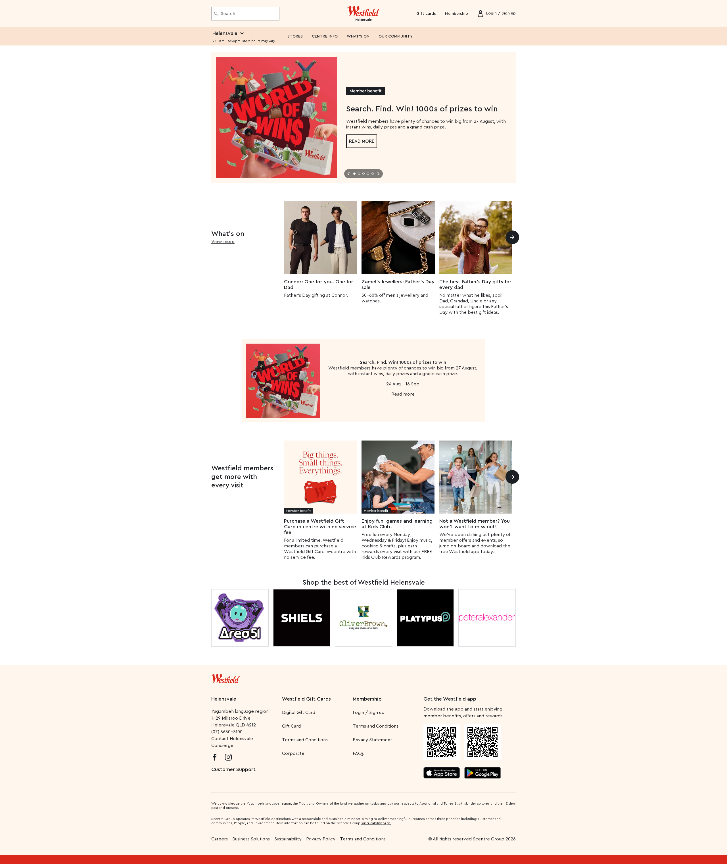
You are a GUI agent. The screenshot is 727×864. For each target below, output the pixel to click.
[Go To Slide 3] (363, 174)
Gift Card (291, 726)
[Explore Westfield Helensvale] (363, 14)
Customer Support (233, 769)
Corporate (293, 753)
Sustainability (288, 839)
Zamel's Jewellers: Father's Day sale (398, 284)
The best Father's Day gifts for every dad (475, 284)
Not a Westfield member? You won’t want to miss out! (474, 523)
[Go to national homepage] (225, 677)
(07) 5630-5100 (227, 732)
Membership (456, 14)
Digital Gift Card (298, 712)
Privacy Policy (320, 839)
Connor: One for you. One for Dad (318, 284)
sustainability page (376, 823)
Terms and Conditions (305, 740)
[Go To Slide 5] (372, 174)
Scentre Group (488, 839)
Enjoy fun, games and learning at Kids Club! (397, 523)
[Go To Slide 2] (359, 174)
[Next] (512, 237)
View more (223, 241)
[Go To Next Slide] (378, 173)
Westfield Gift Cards (306, 698)
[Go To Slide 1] (354, 174)
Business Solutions (251, 839)
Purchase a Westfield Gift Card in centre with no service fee (320, 526)
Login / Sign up (369, 712)
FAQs (358, 753)
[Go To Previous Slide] (348, 173)
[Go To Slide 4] (368, 174)
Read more (361, 141)
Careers (219, 839)
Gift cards (426, 14)
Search (228, 13)
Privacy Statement (372, 740)
